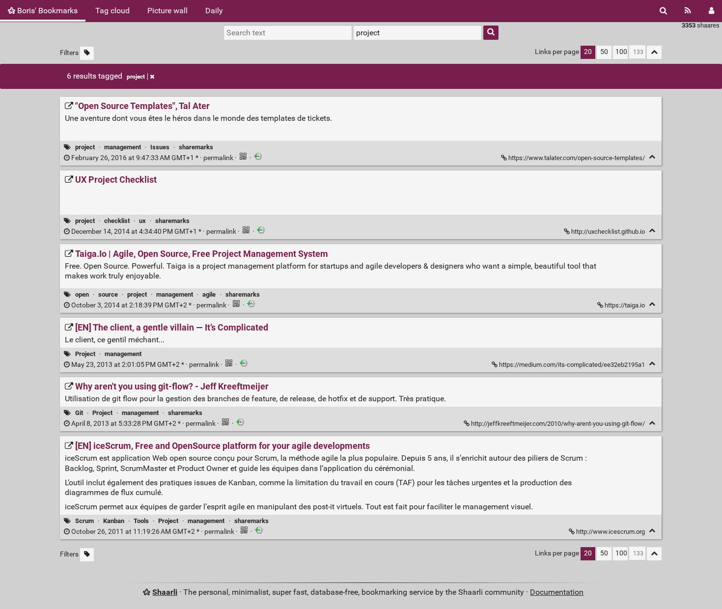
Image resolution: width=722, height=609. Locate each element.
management (122, 147)
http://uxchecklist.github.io (608, 231)
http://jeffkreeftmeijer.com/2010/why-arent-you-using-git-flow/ (558, 423)
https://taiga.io (624, 305)
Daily (214, 10)
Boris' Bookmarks (46, 10)
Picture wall (167, 10)
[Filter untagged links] (87, 53)
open (82, 294)
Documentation (556, 592)
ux (142, 220)
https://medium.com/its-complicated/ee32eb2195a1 (572, 364)
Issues (159, 147)
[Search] (663, 11)
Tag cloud (112, 10)
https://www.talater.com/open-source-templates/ (576, 158)
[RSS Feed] (688, 11)
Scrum (84, 521)
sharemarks (196, 147)
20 (588, 52)
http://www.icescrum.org (610, 531)
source (108, 294)
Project (85, 354)
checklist (117, 220)
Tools (141, 521)
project (136, 76)
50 (604, 52)
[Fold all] (654, 52)
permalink (152, 158)
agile (209, 294)
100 (621, 52)
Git (79, 412)
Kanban (113, 521)
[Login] (711, 11)
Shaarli (164, 592)
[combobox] (417, 32)
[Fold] (652, 157)
